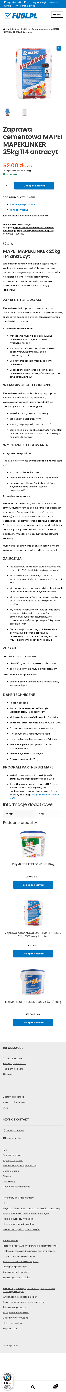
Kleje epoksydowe (13, 1323)
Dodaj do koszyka (34, 185)
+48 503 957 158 (15, 1130)
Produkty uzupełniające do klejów (21, 1229)
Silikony (7, 1176)
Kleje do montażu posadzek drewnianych (26, 1213)
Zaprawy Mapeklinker (33, 230)
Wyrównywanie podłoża (16, 1277)
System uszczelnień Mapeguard (20, 1261)
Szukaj (33, 1387)
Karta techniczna (19, 209)
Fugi (5, 1149)
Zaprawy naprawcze (14, 1307)
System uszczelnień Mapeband (20, 1256)
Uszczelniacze (11, 1171)
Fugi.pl (9, 29)
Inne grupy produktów (15, 1266)
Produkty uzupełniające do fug (20, 1165)
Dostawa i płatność (13, 1096)
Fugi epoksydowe (13, 1160)
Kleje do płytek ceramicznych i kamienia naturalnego (32, 1208)
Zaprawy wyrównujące (15, 1317)
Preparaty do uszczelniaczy (18, 1197)
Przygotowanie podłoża (16, 1312)
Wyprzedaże (10, 1328)
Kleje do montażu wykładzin (18, 1218)
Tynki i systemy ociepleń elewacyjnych (24, 1302)
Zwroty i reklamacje (14, 1102)
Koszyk (50, 1385)
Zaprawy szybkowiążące (16, 1272)
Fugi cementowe (12, 1155)
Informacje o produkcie (23, 204)
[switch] (7, 1387)
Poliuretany (9, 1181)
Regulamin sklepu (13, 1068)
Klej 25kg (25, 29)
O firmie (7, 1074)
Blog (5, 1107)
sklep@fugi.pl (13, 1138)
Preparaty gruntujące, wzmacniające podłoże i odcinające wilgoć (29, 1290)
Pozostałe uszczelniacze (16, 1186)
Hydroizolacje (10, 1240)
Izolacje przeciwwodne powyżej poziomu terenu (30, 1245)
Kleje (17, 29)
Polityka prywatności (14, 1063)
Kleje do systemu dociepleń (18, 1224)
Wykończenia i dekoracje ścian (20, 1296)
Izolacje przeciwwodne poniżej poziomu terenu (29, 1251)
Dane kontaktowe (13, 1058)
